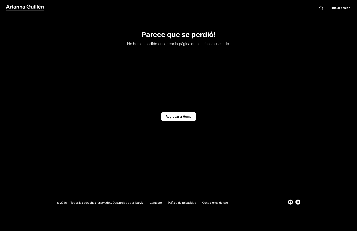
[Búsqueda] (321, 7)
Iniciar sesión (340, 8)
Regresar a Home (179, 116)
